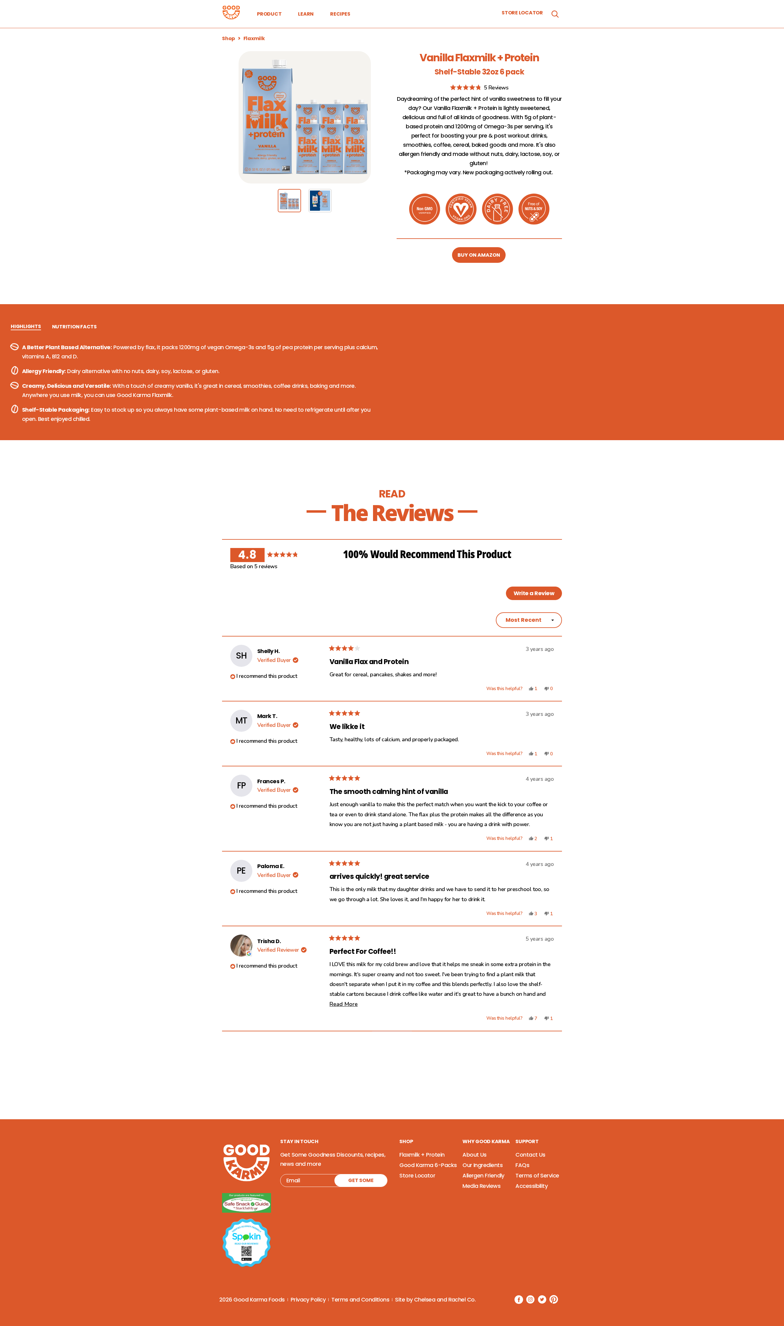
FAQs (522, 1165)
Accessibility (531, 1186)
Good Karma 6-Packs (428, 1165)
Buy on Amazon (479, 255)
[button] (479, 87)
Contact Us (530, 1154)
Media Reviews (481, 1186)
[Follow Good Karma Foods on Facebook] (518, 1299)
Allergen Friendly (483, 1175)
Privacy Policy (308, 1299)
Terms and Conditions (360, 1299)
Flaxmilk (254, 38)
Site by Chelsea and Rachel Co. (435, 1299)
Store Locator (522, 12)
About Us (474, 1154)
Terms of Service (537, 1175)
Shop (228, 38)
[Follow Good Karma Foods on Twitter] (542, 1299)
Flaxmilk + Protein (421, 1154)
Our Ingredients (482, 1165)
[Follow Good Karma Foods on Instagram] (530, 1299)
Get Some (361, 1180)
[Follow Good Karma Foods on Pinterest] (553, 1299)
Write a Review (538, 594)
